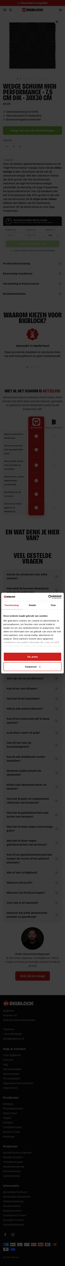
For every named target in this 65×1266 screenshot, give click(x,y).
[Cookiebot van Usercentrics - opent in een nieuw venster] (48, 597)
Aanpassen (31, 666)
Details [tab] (32, 605)
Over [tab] (53, 605)
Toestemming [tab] (11, 605)
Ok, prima (32, 656)
